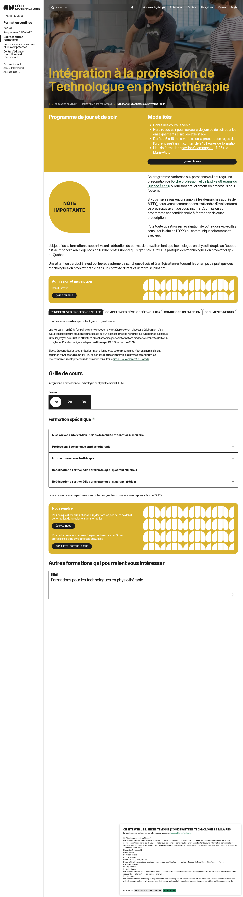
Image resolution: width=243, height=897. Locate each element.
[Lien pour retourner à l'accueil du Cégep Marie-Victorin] (22, 9)
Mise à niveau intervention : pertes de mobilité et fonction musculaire (98, 435)
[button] (23, 32)
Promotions (130, 876)
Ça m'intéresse (192, 161)
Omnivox (192, 7)
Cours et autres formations (96, 104)
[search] (93, 7)
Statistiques (131, 869)
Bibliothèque (176, 7)
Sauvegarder (141, 890)
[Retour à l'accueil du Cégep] (50, 104)
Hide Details (128, 890)
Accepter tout (169, 890)
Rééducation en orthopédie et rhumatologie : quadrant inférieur (94, 481)
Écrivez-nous (63, 525)
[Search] (53, 8)
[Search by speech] (132, 7)
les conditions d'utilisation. (181, 833)
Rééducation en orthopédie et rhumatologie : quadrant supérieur (94, 470)
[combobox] (93, 7)
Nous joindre (207, 7)
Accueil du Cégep (14, 15)
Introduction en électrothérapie (73, 458)
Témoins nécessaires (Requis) (138, 838)
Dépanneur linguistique (153, 7)
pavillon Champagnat (197, 147)
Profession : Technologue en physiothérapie (81, 446)
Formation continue (66, 104)
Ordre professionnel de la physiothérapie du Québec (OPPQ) (192, 183)
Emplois (222, 7)
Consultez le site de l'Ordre (72, 546)
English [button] (234, 7)
